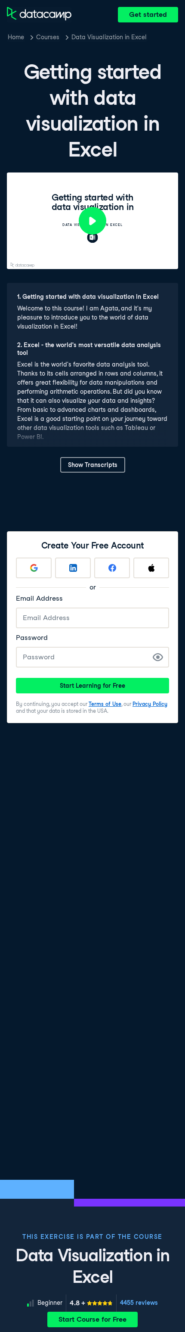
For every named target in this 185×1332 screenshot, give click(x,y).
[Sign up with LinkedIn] (73, 568)
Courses (47, 37)
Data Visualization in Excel (109, 37)
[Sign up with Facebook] (112, 568)
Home (16, 37)
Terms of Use (105, 704)
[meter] (91, 1303)
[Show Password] (158, 657)
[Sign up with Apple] (151, 568)
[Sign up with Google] (34, 568)
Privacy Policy (150, 704)
